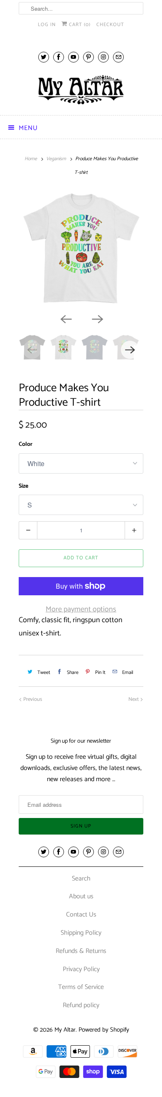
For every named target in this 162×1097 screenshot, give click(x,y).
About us (81, 896)
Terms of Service (81, 987)
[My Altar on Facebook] (58, 57)
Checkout (110, 25)
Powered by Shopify (104, 1030)
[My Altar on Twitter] (43, 57)
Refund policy (81, 1005)
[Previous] (65, 318)
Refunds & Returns (81, 951)
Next (134, 699)
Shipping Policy (81, 932)
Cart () (79, 25)
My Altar (65, 1030)
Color (25, 444)
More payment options (81, 609)
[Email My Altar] (118, 57)
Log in (47, 25)
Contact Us (81, 914)
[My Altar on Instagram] (103, 57)
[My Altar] (81, 89)
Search (81, 878)
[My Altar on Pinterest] (88, 57)
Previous (32, 699)
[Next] (97, 318)
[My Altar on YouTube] (73, 57)
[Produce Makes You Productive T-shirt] (81, 249)
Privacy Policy (81, 969)
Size (23, 486)
